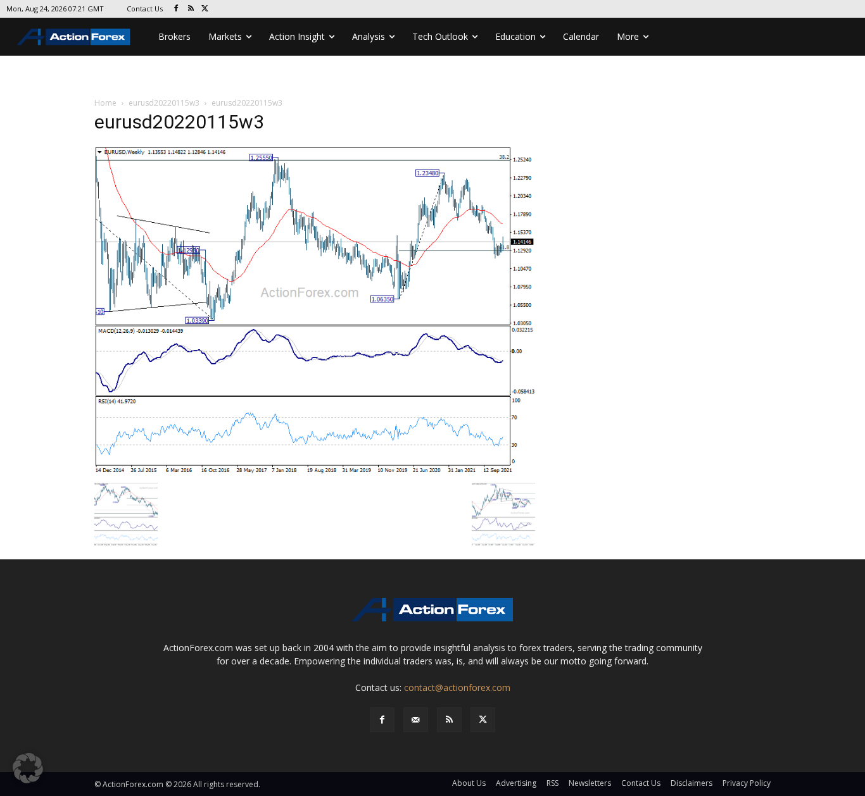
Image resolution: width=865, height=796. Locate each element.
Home (105, 102)
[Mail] (415, 719)
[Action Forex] (73, 36)
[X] (205, 9)
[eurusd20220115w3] (314, 310)
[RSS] (191, 9)
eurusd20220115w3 (164, 102)
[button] (28, 768)
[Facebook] (176, 9)
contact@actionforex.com (457, 687)
